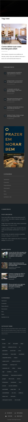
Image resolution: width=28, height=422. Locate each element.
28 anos (4, 343)
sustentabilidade (5, 392)
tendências (21, 392)
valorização (13, 396)
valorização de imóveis (7, 399)
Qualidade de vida (7, 196)
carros (19, 350)
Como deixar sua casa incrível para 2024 (11, 47)
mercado (4, 385)
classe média (13, 354)
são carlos (14, 392)
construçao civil (13, 364)
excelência (9, 371)
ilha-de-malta (11, 378)
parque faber (13, 389)
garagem (4, 378)
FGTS (15, 371)
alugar (22, 343)
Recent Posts (6, 249)
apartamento (4, 350)
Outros (5, 194)
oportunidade (5, 389)
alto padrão (15, 343)
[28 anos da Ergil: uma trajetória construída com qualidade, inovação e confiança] (4, 287)
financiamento (7, 188)
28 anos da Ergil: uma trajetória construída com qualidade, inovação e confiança (17, 286)
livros (20, 382)
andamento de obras (12, 347)
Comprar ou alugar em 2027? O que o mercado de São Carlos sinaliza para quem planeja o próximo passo (17, 275)
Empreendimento (7, 185)
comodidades (21, 354)
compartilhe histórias (6, 357)
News (5, 191)
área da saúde (17, 399)
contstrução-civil (5, 368)
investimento (13, 382)
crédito (13, 368)
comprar (15, 357)
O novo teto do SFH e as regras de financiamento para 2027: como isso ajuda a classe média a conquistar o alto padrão (17, 254)
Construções (6, 182)
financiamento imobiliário (16, 375)
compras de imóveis (16, 361)
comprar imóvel (5, 361)
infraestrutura (5, 382)
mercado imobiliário (13, 385)
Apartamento (6, 179)
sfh (19, 389)
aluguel (3, 347)
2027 (9, 343)
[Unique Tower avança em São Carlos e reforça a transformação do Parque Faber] (4, 265)
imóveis (18, 378)
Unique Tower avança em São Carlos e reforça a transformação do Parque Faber (18, 264)
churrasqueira (5, 354)
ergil (3, 371)
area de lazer (13, 350)
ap (19, 347)
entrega (19, 368)
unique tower (5, 396)
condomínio (4, 364)
